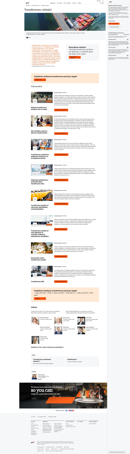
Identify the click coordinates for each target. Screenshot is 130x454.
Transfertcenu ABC (37, 281)
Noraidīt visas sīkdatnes (114, 26)
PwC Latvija (28, 5)
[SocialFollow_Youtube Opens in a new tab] (73, 411)
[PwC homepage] (28, 2)
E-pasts (40, 379)
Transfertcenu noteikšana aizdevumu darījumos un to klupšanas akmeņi (40, 156)
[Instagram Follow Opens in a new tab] (69, 411)
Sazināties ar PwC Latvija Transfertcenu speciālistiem (47, 347)
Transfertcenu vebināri (45, 5)
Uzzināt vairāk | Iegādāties (60, 109)
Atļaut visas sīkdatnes (114, 23)
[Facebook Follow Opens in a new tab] (66, 411)
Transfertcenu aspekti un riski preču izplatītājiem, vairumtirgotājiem (39, 207)
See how (34, 398)
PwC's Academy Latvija (35, 5)
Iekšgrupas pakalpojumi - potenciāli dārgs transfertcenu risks (40, 181)
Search (102, 3)
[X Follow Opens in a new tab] (68, 411)
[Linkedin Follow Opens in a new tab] (71, 411)
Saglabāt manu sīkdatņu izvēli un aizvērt (117, 452)
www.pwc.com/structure (41, 444)
